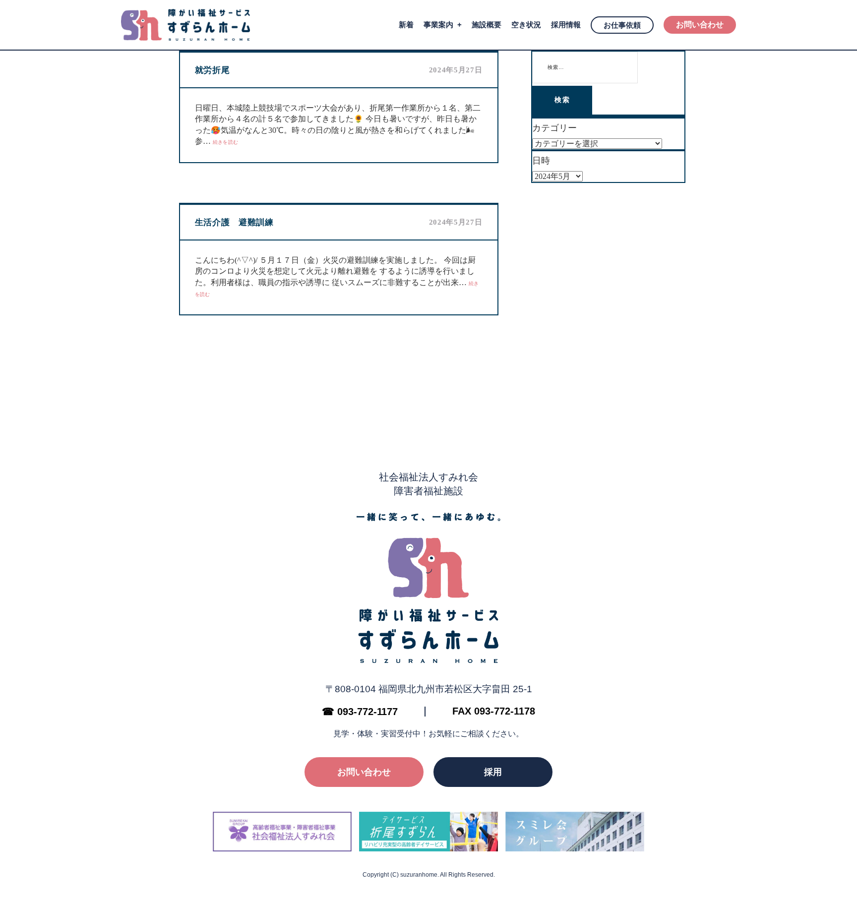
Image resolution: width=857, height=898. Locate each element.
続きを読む (226, 142)
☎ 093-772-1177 (360, 711)
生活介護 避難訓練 (234, 222)
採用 (493, 772)
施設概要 (486, 24)
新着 (406, 24)
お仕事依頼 (622, 25)
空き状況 (526, 24)
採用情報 (566, 24)
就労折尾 (212, 70)
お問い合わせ (700, 24)
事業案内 (438, 24)
